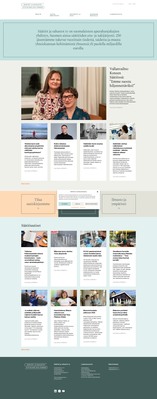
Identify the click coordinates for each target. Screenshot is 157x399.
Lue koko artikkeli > (116, 107)
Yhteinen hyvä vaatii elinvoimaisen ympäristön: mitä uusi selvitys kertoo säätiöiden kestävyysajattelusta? (34, 148)
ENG (134, 4)
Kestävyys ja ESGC (75, 15)
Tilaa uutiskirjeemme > (60, 377)
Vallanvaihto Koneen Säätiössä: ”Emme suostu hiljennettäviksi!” (122, 77)
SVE (129, 4)
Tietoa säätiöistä (54, 15)
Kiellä (78, 203)
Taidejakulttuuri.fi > (114, 369)
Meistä (38, 14)
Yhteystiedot (118, 4)
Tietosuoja (82, 207)
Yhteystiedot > (58, 379)
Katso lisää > (25, 183)
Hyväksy (65, 203)
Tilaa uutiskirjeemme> (38, 204)
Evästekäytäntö (75, 207)
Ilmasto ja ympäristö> (119, 204)
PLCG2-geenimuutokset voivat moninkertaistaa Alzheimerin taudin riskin (92, 253)
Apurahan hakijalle (94, 15)
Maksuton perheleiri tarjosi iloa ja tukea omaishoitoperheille (120, 312)
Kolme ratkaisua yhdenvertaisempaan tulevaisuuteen (62, 146)
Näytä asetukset (91, 203)
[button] (97, 192)
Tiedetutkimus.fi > (114, 368)
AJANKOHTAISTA (115, 14)
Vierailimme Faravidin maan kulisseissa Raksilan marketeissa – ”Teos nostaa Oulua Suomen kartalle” (122, 255)
